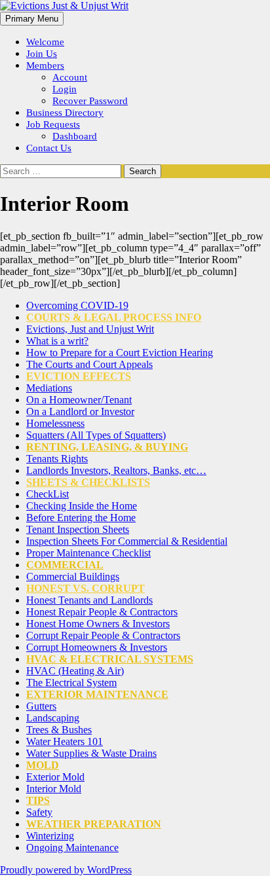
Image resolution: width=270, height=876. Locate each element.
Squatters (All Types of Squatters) (96, 435)
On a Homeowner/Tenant (79, 399)
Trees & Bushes (59, 729)
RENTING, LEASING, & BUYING (107, 446)
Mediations (49, 387)
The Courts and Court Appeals (89, 364)
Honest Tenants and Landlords (89, 600)
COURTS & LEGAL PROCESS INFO (113, 317)
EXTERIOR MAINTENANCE (97, 694)
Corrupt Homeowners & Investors (96, 647)
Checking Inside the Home (81, 505)
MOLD (42, 765)
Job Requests (53, 124)
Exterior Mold (55, 776)
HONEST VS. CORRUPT (85, 588)
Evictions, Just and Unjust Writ (90, 329)
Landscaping (52, 717)
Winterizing (50, 835)
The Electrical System (71, 682)
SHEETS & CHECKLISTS (88, 482)
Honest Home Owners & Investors (98, 623)
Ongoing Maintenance (72, 847)
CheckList (47, 494)
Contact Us (48, 148)
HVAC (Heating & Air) (75, 670)
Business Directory (65, 112)
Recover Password (90, 101)
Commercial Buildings (72, 576)
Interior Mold (53, 788)
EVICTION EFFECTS (78, 376)
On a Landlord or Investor (80, 411)
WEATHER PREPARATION (93, 824)
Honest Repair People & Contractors (102, 611)
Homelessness (55, 423)
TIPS (38, 800)
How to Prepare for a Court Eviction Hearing (119, 352)
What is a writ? (57, 340)
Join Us (41, 53)
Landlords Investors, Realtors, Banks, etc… (116, 470)
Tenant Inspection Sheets (77, 529)
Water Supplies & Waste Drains (91, 753)
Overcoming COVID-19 (77, 305)
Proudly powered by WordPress (66, 869)
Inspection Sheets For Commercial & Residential (126, 541)
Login (64, 89)
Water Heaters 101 (64, 741)
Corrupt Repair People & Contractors (103, 635)
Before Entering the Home (81, 517)
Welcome (45, 42)
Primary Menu (31, 19)
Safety (39, 812)
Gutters (41, 706)
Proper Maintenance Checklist (88, 552)
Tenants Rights (57, 458)
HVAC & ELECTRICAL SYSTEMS (109, 659)
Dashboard (74, 136)
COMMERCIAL (65, 564)
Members (45, 65)
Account (69, 77)
